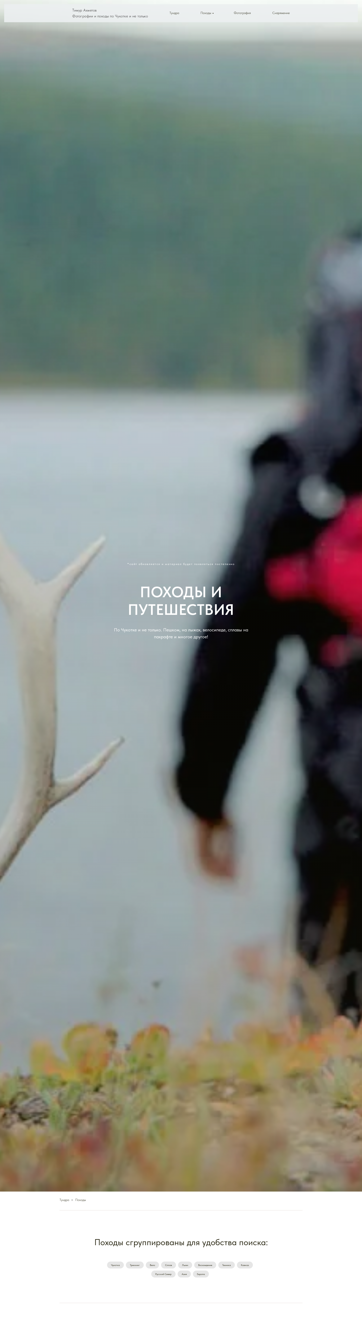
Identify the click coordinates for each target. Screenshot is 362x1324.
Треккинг (135, 1265)
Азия (184, 1274)
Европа (201, 1274)
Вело (152, 1265)
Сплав (168, 1265)
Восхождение (205, 1265)
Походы (205, 13)
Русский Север (163, 1274)
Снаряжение (281, 13)
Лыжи (185, 1265)
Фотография (242, 13)
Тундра (174, 13)
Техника (226, 1265)
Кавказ (245, 1265)
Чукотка (115, 1265)
